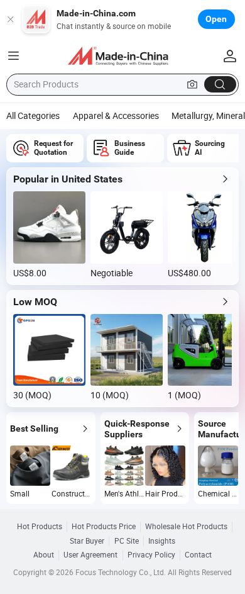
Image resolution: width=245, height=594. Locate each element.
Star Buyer (87, 541)
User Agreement (90, 555)
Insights (161, 541)
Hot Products (39, 527)
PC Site (126, 541)
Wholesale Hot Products (186, 527)
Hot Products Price (104, 527)
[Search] (220, 84)
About (43, 555)
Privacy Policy (151, 555)
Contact (198, 555)
